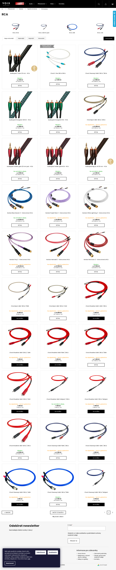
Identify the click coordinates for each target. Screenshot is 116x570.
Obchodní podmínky (100, 553)
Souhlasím (53, 552)
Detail (20, 85)
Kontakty (97, 559)
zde (29, 559)
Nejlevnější (21, 38)
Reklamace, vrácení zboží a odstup (84, 556)
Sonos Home (81, 553)
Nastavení (10, 563)
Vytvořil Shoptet (103, 565)
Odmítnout (41, 552)
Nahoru (8, 512)
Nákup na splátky (83, 559)
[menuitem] (20, 4)
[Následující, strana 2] (108, 512)
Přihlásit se (73, 541)
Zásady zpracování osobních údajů (100, 556)
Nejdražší (31, 38)
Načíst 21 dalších (58, 512)
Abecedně (41, 38)
